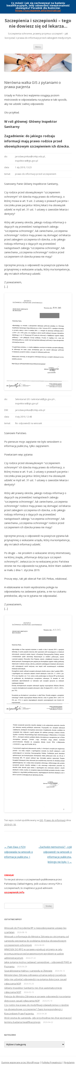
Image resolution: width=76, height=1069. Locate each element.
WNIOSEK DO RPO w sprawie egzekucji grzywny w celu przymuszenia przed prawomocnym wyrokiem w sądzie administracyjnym (34, 953)
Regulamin (69, 1062)
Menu (38, 46)
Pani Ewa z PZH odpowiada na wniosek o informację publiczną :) (18, 852)
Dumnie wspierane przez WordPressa (20, 1062)
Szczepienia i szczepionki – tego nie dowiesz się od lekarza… (38, 23)
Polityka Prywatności (52, 1062)
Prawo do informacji (55, 820)
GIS (41, 820)
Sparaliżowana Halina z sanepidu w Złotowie (28, 970)
